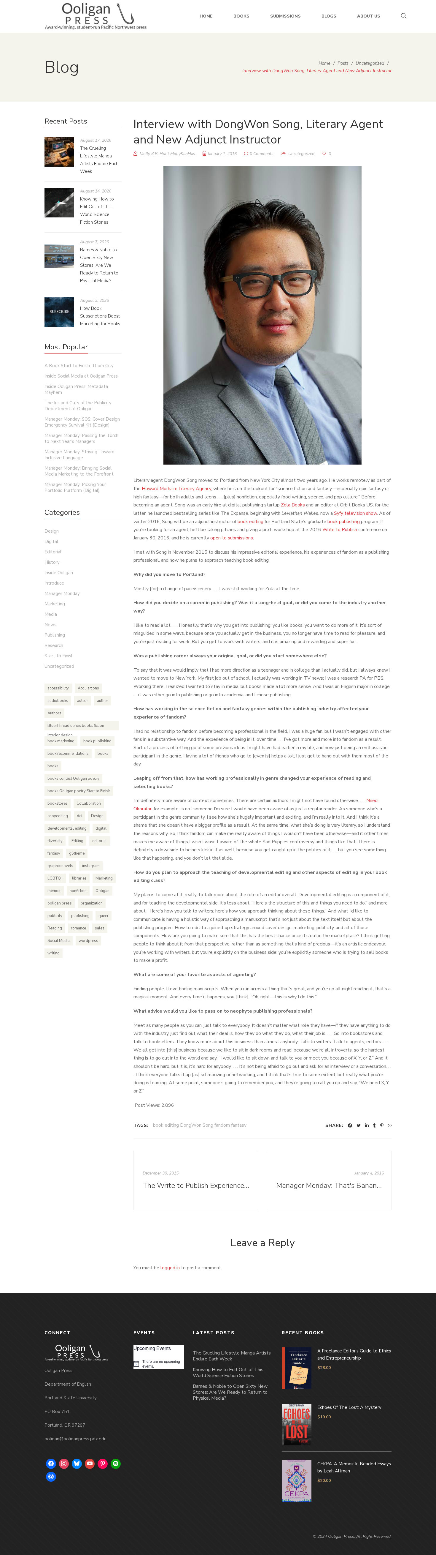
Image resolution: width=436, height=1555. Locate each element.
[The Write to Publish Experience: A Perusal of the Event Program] (195, 1180)
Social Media (58, 940)
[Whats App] (390, 1125)
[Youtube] (89, 1463)
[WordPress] (51, 1476)
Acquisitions (88, 688)
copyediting (57, 816)
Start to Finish (59, 656)
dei (79, 816)
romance (78, 928)
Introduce (54, 583)
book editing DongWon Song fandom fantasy (199, 1125)
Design (51, 531)
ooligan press (59, 903)
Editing (77, 841)
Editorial (52, 552)
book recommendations (68, 753)
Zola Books (293, 505)
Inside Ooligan (58, 573)
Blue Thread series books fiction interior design (75, 726)
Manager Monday (62, 593)
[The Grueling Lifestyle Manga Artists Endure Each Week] (59, 152)
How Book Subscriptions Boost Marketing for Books (100, 316)
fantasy (53, 853)
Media (50, 614)
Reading (54, 928)
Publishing (54, 635)
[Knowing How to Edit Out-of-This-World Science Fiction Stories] (59, 202)
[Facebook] (350, 1125)
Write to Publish (339, 529)
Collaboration (89, 803)
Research (53, 645)
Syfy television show (355, 513)
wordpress (88, 940)
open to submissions (231, 538)
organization (92, 903)
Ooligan (102, 890)
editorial (99, 841)
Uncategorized (301, 154)
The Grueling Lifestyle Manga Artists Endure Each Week (232, 1356)
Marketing (54, 604)
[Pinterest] (382, 1125)
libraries (79, 878)
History (52, 562)
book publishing (343, 521)
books (103, 753)
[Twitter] (359, 1125)
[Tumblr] (374, 1125)
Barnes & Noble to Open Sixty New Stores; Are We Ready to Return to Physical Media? (99, 265)
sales (99, 928)
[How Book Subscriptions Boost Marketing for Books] (59, 312)
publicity (54, 915)
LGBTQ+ (55, 878)
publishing (80, 915)
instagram (91, 866)
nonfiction (78, 890)
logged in (170, 1267)
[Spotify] (115, 1463)
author (102, 700)
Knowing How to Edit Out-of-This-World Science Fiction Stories (229, 1372)
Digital (51, 541)
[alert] (158, 1364)
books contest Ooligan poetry (73, 778)
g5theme (77, 853)
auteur (82, 700)
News (50, 625)
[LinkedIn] (367, 1125)
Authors (54, 713)
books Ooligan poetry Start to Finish (78, 791)
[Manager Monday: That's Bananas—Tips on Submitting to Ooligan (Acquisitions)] (329, 1180)
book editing (250, 521)
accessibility (58, 688)
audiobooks (57, 700)
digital (101, 828)
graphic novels (60, 866)
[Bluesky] (76, 1463)
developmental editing (67, 828)
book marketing (60, 741)
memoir (54, 890)
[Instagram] (64, 1463)
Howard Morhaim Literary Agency (176, 488)
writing (53, 953)
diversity (55, 841)
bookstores (57, 803)
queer (103, 915)
